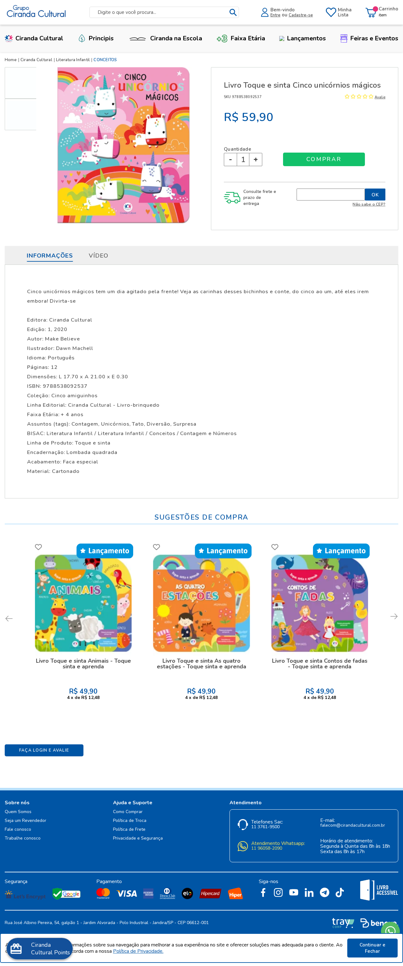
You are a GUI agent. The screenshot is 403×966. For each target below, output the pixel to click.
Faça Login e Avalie (44, 750)
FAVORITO (38, 547)
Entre (275, 15)
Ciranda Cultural (39, 38)
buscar (233, 12)
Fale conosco (18, 829)
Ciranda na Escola (176, 38)
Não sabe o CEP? (369, 204)
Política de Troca (129, 820)
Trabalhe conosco (23, 838)
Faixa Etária (247, 38)
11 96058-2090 (266, 848)
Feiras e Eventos (374, 38)
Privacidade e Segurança (138, 838)
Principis (101, 38)
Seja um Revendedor (25, 820)
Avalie (380, 97)
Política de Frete (129, 829)
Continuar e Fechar (372, 948)
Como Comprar (128, 812)
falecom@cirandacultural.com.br (352, 825)
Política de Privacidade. (138, 951)
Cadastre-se (301, 15)
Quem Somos (18, 812)
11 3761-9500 (265, 827)
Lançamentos (306, 38)
